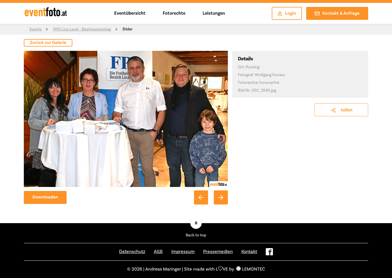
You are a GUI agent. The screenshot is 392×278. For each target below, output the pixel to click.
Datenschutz (132, 251)
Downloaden (45, 197)
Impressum (183, 251)
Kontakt (249, 251)
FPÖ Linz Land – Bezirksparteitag (82, 29)
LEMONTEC (253, 269)
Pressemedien (218, 251)
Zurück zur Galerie (48, 43)
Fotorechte (174, 13)
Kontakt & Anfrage (341, 13)
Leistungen (214, 13)
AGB (158, 251)
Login (290, 13)
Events (36, 29)
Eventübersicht (129, 13)
